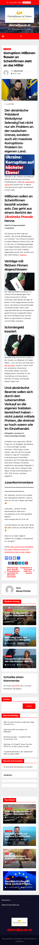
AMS (7, 853)
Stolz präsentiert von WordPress (12, 938)
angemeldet (15, 686)
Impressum (6, 900)
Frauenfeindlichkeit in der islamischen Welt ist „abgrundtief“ (19, 661)
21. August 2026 (13, 887)
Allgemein (7, 49)
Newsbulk (31, 938)
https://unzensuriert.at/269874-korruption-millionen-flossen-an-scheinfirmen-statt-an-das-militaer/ (19, 549)
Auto (7, 878)
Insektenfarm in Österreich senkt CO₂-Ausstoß (26, 570)
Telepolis (23, 255)
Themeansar (19, 941)
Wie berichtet (9, 365)
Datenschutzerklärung (10, 905)
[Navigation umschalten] (21, 36)
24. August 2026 (13, 817)
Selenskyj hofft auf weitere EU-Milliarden (17, 638)
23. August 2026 (13, 839)
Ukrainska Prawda (18, 217)
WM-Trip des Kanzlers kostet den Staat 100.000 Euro (19, 615)
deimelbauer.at (19, 25)
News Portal (18, 71)
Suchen (6, 699)
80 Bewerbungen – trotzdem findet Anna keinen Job (18, 858)
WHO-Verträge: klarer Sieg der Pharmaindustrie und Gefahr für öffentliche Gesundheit (13, 572)
